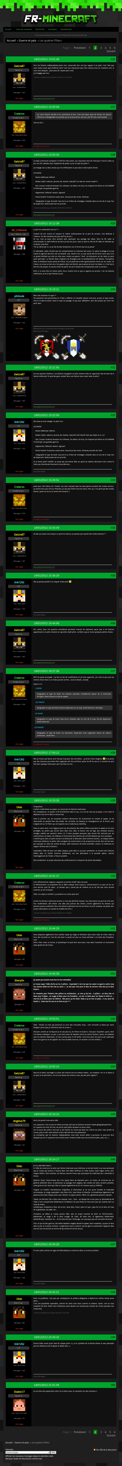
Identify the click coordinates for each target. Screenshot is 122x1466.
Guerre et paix (27, 40)
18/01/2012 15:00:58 (46, 106)
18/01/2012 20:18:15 (46, 1114)
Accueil (8, 29)
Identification (66, 29)
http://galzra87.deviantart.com (43, 98)
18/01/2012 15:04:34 (46, 154)
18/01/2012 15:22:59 (46, 415)
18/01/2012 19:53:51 (46, 1018)
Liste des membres (24, 29)
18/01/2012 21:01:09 (46, 1385)
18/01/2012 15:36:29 (46, 575)
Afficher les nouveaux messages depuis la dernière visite (29, 1456)
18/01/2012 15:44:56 (46, 623)
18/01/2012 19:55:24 (46, 1066)
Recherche (40, 29)
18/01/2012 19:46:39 (46, 973)
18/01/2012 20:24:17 (46, 1159)
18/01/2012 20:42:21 (46, 1292)
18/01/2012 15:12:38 (46, 223)
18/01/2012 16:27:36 (46, 671)
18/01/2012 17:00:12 (46, 752)
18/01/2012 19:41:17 (46, 875)
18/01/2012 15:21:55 (46, 367)
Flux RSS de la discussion (106, 1449)
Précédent (80, 47)
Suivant (111, 51)
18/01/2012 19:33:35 (46, 800)
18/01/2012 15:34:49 (46, 527)
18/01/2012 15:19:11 (46, 289)
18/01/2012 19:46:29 (46, 928)
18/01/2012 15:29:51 (46, 480)
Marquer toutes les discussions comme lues (23, 1458)
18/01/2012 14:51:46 (46, 59)
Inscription (52, 29)
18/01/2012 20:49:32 (46, 1337)
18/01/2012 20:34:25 (46, 1244)
